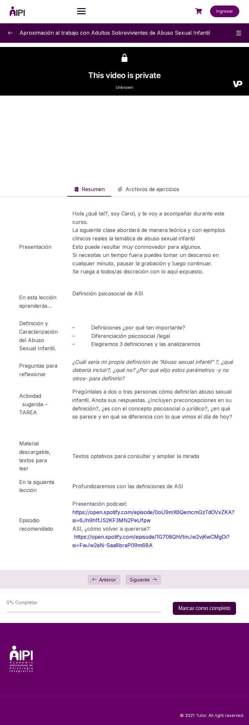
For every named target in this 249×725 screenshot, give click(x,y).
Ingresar (224, 11)
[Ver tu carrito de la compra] (199, 11)
